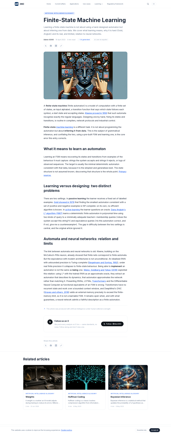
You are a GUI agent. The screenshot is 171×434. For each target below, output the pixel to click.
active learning (72, 209)
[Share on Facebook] (51, 46)
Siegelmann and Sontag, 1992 (103, 262)
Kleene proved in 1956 (96, 113)
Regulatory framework (115, 4)
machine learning (64, 127)
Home (49, 4)
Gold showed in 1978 (64, 202)
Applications (74, 4)
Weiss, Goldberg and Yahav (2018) (101, 270)
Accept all (154, 430)
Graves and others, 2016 (56, 292)
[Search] (148, 4)
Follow (113, 324)
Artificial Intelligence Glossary (59, 13)
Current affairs (60, 4)
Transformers (99, 281)
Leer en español (101, 39)
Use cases (87, 4)
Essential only (141, 430)
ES (154, 4)
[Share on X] (46, 46)
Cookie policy (66, 430)
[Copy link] (61, 46)
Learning (98, 4)
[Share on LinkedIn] (56, 46)
